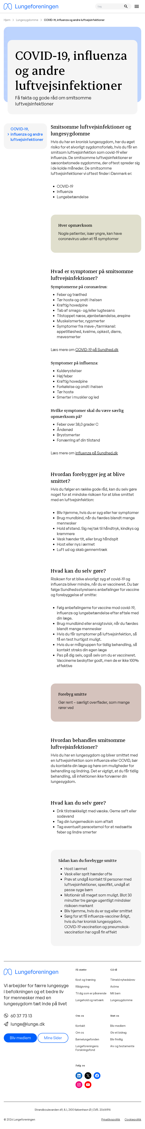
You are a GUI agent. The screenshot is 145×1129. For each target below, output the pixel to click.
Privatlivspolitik (110, 1119)
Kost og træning (86, 979)
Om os (80, 1032)
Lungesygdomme (27, 20)
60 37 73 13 (21, 1015)
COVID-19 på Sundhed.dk (96, 349)
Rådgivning (82, 986)
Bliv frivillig (116, 1039)
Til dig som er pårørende (91, 993)
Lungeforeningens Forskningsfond (87, 1048)
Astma (114, 986)
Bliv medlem (20, 1037)
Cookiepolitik (133, 1119)
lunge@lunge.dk (28, 1024)
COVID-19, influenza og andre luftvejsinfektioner (24, 134)
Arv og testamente (122, 1046)
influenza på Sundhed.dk (96, 453)
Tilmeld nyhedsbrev (122, 979)
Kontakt (80, 1025)
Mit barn (115, 993)
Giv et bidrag (118, 1032)
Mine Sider (53, 1037)
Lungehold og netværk (90, 1000)
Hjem (7, 20)
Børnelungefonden (87, 1039)
